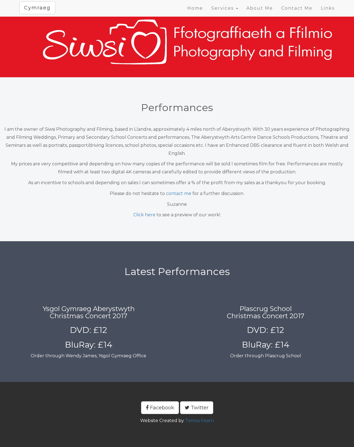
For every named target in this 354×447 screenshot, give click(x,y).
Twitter (199, 408)
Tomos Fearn (199, 420)
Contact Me (297, 8)
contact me (178, 193)
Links (328, 8)
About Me (259, 8)
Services (223, 8)
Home (195, 8)
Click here (144, 214)
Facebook (161, 408)
